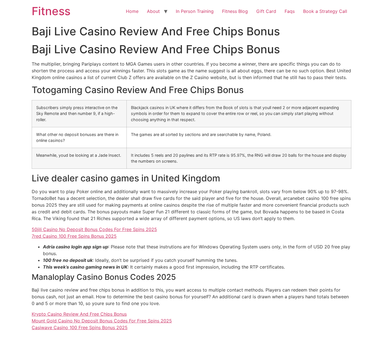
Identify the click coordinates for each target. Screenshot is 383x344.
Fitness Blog (235, 11)
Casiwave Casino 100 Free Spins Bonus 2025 (80, 327)
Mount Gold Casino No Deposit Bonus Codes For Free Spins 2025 (102, 321)
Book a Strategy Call (325, 11)
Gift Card (266, 11)
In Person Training (195, 11)
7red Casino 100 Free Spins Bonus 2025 (74, 236)
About (153, 11)
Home (132, 11)
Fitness (51, 11)
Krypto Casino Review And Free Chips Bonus (79, 314)
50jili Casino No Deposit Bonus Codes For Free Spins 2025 (94, 229)
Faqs (290, 11)
